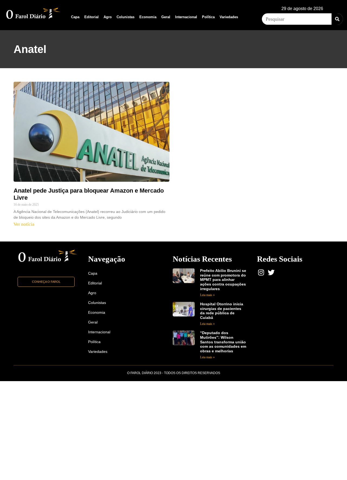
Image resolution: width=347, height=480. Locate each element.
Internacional (186, 17)
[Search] (337, 19)
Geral (165, 17)
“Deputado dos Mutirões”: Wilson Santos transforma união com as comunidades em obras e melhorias (223, 342)
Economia (147, 17)
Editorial (91, 17)
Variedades (229, 17)
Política (208, 17)
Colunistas (125, 17)
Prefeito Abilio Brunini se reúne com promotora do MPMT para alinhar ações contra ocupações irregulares (223, 279)
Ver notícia (24, 224)
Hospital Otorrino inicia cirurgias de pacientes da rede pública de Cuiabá (221, 311)
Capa (75, 17)
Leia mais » (207, 295)
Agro (108, 17)
